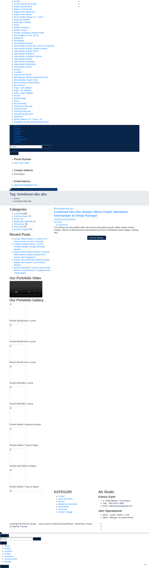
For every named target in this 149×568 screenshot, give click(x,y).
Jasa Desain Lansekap (24, 61)
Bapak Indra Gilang (23, 14)
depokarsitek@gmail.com (25, 185)
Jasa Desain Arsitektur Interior (28, 56)
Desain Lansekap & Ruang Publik (29, 33)
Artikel (17, 1)
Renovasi (18, 227)
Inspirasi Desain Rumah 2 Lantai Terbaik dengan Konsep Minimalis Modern (29, 246)
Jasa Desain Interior (23, 59)
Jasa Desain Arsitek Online (26, 51)
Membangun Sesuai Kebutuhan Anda (31, 77)
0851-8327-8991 (21, 163)
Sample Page (20, 98)
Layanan (18, 72)
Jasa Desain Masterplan (25, 64)
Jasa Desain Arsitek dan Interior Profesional (34, 46)
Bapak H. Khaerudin (23, 9)
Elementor (18, 38)
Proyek (17, 95)
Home (16, 126)
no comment (62, 225)
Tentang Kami (20, 109)
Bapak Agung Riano (23, 6)
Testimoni (18, 116)
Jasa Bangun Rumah (23, 43)
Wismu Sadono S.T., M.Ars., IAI (28, 119)
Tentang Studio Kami (23, 114)
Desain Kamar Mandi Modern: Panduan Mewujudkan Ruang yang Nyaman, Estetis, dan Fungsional (32, 254)
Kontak (17, 69)
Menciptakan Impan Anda (26, 80)
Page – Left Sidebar (23, 88)
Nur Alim (58, 222)
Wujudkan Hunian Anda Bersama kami (31, 122)
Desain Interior (20, 30)
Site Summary (20, 103)
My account (19, 85)
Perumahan (19, 224)
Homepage (19, 40)
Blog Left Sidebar (22, 19)
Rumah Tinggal (21, 229)
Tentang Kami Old (22, 111)
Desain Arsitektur (22, 27)
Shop (16, 101)
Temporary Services (23, 106)
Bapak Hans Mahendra (24, 12)
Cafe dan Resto (21, 216)
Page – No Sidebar (22, 90)
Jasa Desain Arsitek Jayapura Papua (30, 48)
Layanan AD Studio (23, 74)
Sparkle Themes (19, 526)
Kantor (17, 219)
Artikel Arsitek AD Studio (25, 4)
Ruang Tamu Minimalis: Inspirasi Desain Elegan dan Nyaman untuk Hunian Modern (32, 262)
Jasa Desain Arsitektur (24, 54)
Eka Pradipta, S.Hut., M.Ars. (26, 35)
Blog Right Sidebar (22, 22)
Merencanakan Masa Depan (27, 82)
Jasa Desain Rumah (23, 67)
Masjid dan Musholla (23, 221)
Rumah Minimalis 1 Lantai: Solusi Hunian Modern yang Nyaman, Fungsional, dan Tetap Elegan (32, 270)
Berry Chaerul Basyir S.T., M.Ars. (29, 17)
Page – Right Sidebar (23, 93)
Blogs (16, 25)
